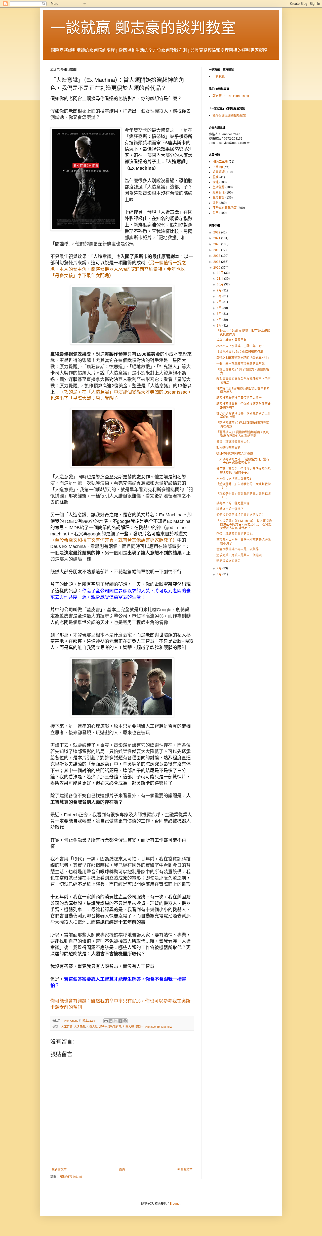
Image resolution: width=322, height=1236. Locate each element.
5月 (219, 314)
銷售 (216, 213)
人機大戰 (92, 1026)
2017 (217, 262)
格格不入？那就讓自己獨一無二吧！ (240, 346)
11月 (220, 278)
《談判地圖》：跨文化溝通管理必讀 (239, 352)
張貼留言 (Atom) (71, 1177)
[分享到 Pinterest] (125, 1020)
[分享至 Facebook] (120, 1020)
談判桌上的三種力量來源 (233, 503)
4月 (219, 320)
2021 (217, 238)
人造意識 (79, 1026)
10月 (220, 284)
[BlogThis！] (110, 1020)
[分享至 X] (115, 1020)
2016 (217, 267)
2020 (217, 244)
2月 (219, 568)
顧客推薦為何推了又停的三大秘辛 (239, 398)
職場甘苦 (219, 197)
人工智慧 (66, 1026)
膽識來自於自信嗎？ (230, 509)
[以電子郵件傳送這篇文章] (105, 1020)
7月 (219, 302)
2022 (217, 232)
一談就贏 (219, 76)
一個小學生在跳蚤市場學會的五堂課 (240, 363)
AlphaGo (150, 1026)
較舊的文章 (184, 1169)
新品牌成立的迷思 (228, 561)
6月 (219, 308)
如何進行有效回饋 (228, 447)
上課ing (218, 167)
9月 (219, 290)
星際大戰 (128, 1026)
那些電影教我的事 (110, 1026)
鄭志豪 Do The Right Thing (231, 96)
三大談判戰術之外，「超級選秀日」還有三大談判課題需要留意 (242, 461)
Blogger (175, 1203)
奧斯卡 (139, 1026)
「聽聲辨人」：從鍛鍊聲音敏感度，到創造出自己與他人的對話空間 (242, 434)
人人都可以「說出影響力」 (234, 478)
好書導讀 (219, 172)
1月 (219, 574)
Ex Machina (164, 1026)
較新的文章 (59, 1169)
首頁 (122, 1169)
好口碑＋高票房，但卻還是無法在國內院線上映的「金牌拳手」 (243, 470)
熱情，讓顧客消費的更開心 (234, 534)
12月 (220, 273)
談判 (216, 203)
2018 (217, 256)
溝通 (216, 182)
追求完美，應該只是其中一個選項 (239, 555)
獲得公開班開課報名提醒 (229, 115)
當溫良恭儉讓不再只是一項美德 (237, 549)
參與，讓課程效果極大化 (233, 442)
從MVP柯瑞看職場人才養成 (234, 453)
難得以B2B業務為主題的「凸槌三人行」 (243, 357)
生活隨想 (219, 187)
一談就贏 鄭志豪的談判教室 (143, 28)
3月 (219, 325)
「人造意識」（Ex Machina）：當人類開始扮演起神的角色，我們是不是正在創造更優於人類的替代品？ (244, 524)
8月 (219, 296)
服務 (216, 177)
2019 (217, 250)
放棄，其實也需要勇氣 (231, 340)
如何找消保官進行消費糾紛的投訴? (239, 515)
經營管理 (219, 192)
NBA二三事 (220, 161)
